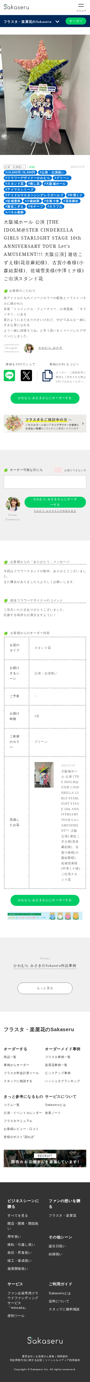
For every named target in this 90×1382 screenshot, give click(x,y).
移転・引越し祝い (21, 1244)
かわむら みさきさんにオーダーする (45, 398)
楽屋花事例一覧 (56, 1065)
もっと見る (45, 988)
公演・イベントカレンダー (23, 1113)
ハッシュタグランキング (62, 1081)
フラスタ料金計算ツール (21, 1073)
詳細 (32, 167)
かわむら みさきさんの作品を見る (55, 511)
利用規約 (62, 1356)
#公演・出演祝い (52, 172)
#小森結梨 (32, 201)
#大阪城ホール (55, 183)
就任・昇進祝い (20, 1252)
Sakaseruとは (55, 1105)
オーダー (75, 21)
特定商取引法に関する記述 (26, 1360)
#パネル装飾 (15, 212)
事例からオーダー (16, 1065)
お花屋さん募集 (45, 1356)
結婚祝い (55, 1254)
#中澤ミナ (75, 195)
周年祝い (14, 1236)
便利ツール (16, 1316)
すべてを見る (18, 1215)
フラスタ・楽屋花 (62, 1215)
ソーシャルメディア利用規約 (62, 1360)
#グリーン (62, 178)
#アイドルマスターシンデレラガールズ (35, 195)
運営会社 (27, 1356)
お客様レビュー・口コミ (21, 1129)
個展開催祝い (18, 1268)
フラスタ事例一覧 (57, 1057)
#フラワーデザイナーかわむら (28, 178)
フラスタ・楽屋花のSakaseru (28, 22)
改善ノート (53, 1113)
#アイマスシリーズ (20, 189)
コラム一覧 (12, 1105)
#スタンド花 (15, 183)
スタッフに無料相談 (64, 1309)
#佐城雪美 (13, 201)
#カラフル (55, 206)
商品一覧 (10, 1057)
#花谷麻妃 (71, 201)
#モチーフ (35, 206)
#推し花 (34, 183)
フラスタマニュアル (18, 1121)
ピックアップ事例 (57, 1073)
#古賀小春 (51, 201)
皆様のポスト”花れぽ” (19, 1137)
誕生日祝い (57, 1246)
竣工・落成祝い (20, 1260)
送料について (59, 1301)
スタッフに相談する (18, 1081)
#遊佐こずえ (15, 206)
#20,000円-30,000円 (20, 172)
